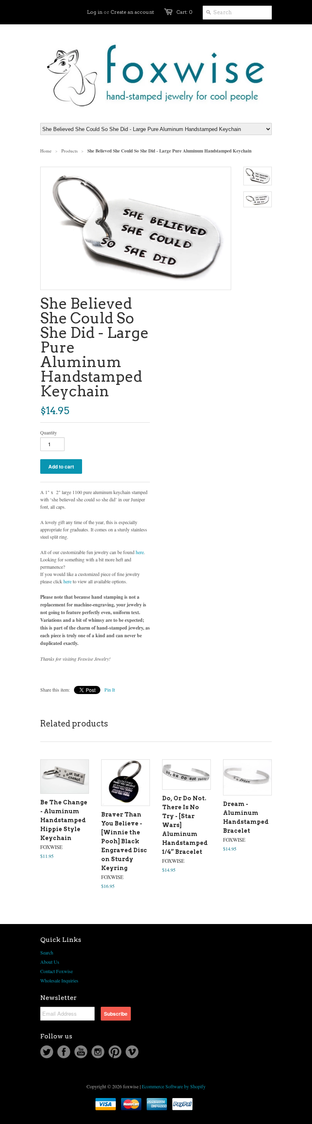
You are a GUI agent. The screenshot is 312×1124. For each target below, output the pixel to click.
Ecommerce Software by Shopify (174, 1086)
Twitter (46, 1051)
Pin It (109, 689)
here (140, 552)
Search (46, 952)
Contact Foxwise (56, 971)
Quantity (48, 432)
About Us (49, 962)
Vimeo (132, 1051)
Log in (94, 12)
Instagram (97, 1051)
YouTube (80, 1051)
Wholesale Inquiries (59, 980)
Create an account (132, 12)
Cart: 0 (184, 12)
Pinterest (114, 1051)
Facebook (63, 1051)
